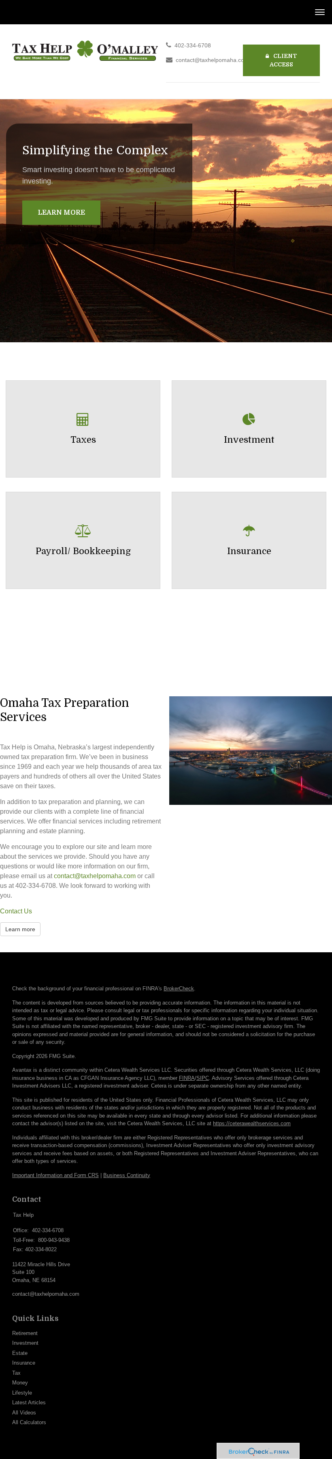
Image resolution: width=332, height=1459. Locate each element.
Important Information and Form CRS (55, 1175)
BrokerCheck (179, 988)
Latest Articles (29, 1402)
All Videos (24, 1413)
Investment (25, 1343)
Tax (16, 1373)
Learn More (61, 212)
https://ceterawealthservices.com (252, 1123)
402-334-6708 (193, 46)
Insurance (23, 1363)
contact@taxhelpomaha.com (212, 60)
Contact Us (16, 911)
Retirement (25, 1333)
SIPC (202, 1078)
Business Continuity (126, 1175)
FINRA (187, 1078)
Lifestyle (22, 1393)
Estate (20, 1353)
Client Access (283, 60)
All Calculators (29, 1422)
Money (20, 1383)
